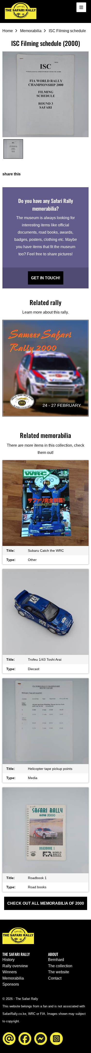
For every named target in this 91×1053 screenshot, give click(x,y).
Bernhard (56, 960)
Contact (54, 978)
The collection (60, 966)
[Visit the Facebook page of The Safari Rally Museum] (25, 1038)
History (8, 960)
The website (58, 972)
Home (7, 31)
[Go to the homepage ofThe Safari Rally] (20, 10)
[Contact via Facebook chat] (40, 1038)
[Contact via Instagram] (56, 1038)
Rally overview (15, 966)
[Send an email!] (9, 1038)
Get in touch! (45, 278)
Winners (9, 972)
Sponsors (10, 984)
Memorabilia (30, 31)
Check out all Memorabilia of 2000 (45, 903)
